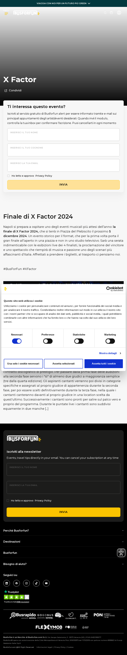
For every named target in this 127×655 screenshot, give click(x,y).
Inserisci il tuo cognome (26, 148)
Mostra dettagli (108, 353)
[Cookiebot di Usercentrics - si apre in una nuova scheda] (108, 288)
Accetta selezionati (63, 363)
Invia (63, 512)
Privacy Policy (43, 175)
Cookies (70, 647)
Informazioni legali (44, 647)
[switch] (48, 341)
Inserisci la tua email (24, 163)
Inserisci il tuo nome (24, 132)
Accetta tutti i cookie (104, 363)
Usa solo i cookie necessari (23, 363)
